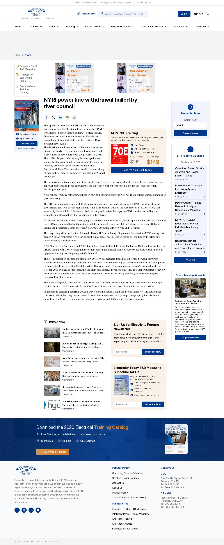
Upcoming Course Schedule (127, 473)
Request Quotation (190, 338)
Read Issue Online (28, 134)
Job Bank (179, 26)
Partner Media (93, 26)
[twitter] (53, 117)
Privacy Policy (120, 492)
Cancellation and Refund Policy (129, 497)
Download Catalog (55, 451)
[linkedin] (60, 117)
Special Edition (26, 138)
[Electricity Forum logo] (36, 12)
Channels (33, 26)
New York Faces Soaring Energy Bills (83, 358)
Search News (190, 133)
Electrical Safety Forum (125, 528)
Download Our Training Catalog (27, 89)
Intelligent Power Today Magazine (116, 3)
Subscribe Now (153, 351)
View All (190, 260)
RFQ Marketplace (121, 26)
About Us (117, 487)
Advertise (200, 26)
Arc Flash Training (122, 518)
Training (70, 26)
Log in (184, 13)
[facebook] (46, 117)
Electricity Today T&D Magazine (129, 509)
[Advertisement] (105, 309)
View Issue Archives (27, 148)
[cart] (208, 13)
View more (67, 336)
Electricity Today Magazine (85, 3)
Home (17, 26)
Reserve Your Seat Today (137, 169)
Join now (198, 13)
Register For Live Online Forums (26, 77)
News (52, 26)
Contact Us (118, 482)
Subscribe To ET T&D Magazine (28, 68)
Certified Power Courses (125, 478)
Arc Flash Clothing (143, 3)
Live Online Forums (152, 26)
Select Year (190, 119)
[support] (67, 117)
